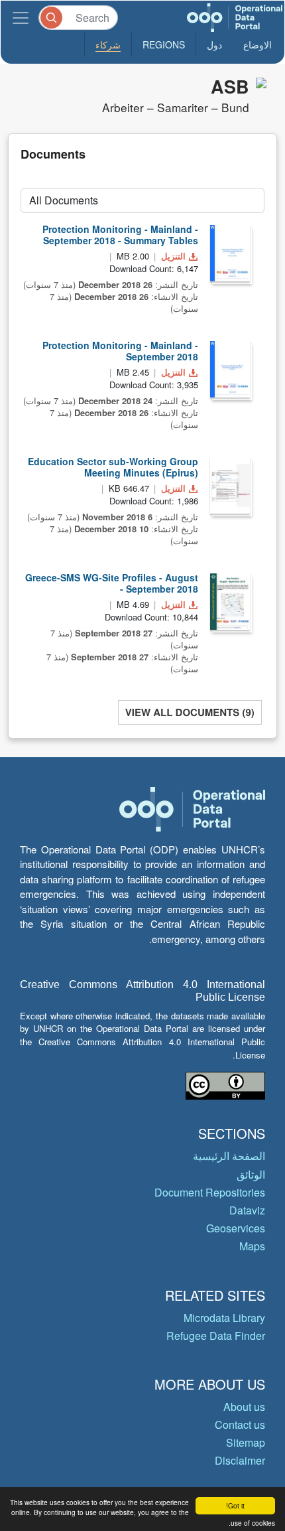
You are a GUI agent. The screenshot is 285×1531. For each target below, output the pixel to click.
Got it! (235, 1505)
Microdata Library (224, 1317)
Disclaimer (240, 1460)
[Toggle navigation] (20, 18)
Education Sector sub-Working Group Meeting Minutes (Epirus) (113, 467)
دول (214, 44)
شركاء (108, 44)
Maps (252, 1246)
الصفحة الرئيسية (229, 1155)
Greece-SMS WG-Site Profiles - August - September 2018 (111, 583)
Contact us (240, 1424)
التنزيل (173, 256)
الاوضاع (257, 44)
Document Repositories (209, 1192)
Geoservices (235, 1228)
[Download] (230, 253)
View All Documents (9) (190, 712)
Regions (163, 44)
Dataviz (247, 1210)
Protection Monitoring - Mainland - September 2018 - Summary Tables (120, 234)
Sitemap (245, 1442)
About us (244, 1406)
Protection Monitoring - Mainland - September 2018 (120, 350)
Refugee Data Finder (215, 1335)
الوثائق (251, 1174)
